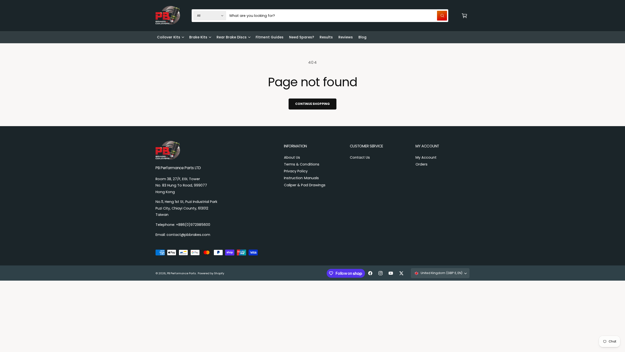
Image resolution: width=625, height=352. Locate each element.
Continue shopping (312, 104)
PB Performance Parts (181, 273)
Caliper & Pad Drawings (304, 185)
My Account (426, 157)
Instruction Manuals (301, 178)
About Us (292, 157)
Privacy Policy (295, 171)
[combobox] (338, 16)
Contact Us (360, 157)
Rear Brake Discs (232, 37)
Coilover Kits (168, 37)
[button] (464, 16)
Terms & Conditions (301, 164)
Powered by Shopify (211, 273)
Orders (421, 164)
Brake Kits (198, 37)
